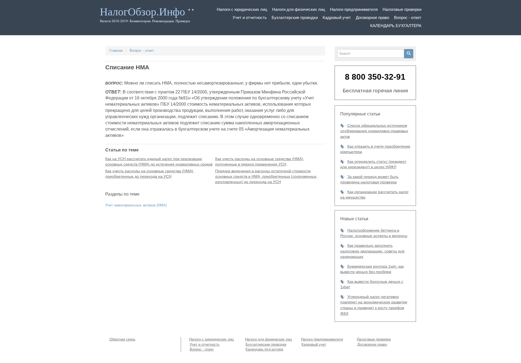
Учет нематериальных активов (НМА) (136, 205)
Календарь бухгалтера (395, 25)
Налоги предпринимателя (354, 9)
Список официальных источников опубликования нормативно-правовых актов (374, 131)
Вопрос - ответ (407, 17)
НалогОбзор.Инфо (142, 12)
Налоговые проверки (402, 9)
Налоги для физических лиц (298, 9)
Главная (116, 50)
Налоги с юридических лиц (242, 9)
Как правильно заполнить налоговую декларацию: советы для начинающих (372, 251)
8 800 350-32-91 (375, 76)
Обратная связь (122, 339)
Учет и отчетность (250, 17)
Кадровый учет (337, 17)
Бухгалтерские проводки (295, 17)
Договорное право (372, 17)
